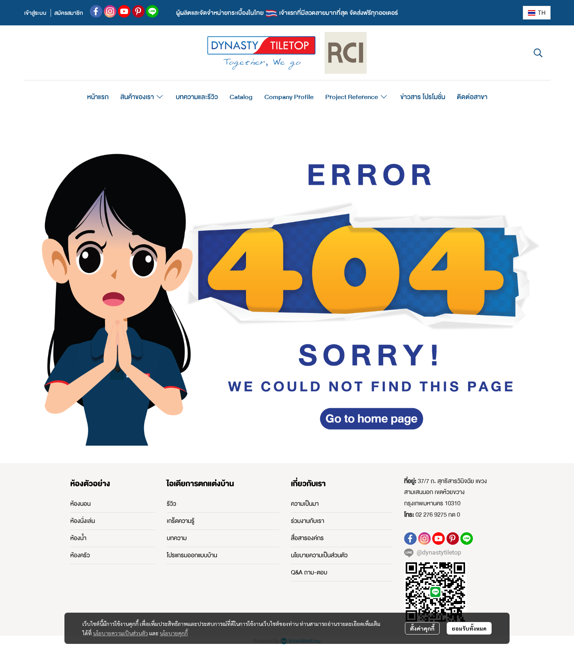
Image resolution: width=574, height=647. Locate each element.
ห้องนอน (80, 504)
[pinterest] (138, 11)
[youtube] (124, 11)
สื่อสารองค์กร (307, 538)
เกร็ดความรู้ (180, 521)
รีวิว (171, 504)
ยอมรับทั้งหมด (469, 628)
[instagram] (110, 11)
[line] (152, 11)
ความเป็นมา (305, 504)
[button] (537, 13)
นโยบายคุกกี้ (174, 632)
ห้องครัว (80, 555)
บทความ (177, 538)
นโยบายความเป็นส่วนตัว (120, 632)
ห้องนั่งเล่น (82, 521)
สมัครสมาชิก (68, 13)
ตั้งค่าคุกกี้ (422, 628)
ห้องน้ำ (78, 538)
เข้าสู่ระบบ (35, 13)
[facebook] (96, 11)
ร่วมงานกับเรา (307, 521)
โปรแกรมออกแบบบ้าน (192, 555)
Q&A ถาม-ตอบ (309, 572)
